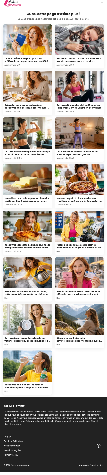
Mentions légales (12, 450)
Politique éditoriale (13, 441)
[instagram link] (98, 446)
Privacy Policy (11, 454)
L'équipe (8, 436)
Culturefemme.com (19, 465)
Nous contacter (12, 445)
